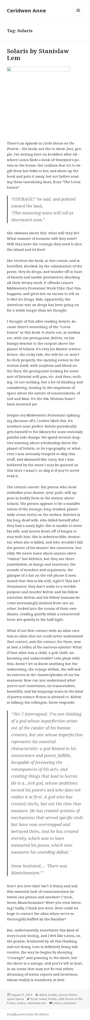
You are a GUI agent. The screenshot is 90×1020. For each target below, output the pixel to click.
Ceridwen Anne (26, 10)
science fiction (67, 995)
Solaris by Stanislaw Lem (38, 54)
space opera (15, 999)
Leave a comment (64, 1003)
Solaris (21, 1003)
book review (39, 999)
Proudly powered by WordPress (28, 1014)
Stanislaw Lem (36, 1003)
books (52, 995)
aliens (43, 995)
